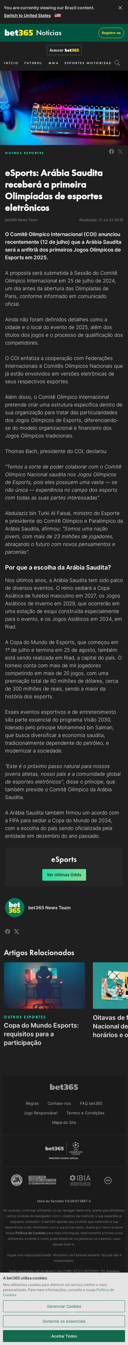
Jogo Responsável (40, 1112)
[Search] (117, 63)
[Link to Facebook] (111, 155)
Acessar (56, 50)
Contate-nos (59, 1103)
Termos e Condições (85, 1112)
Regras (32, 1103)
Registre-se (111, 33)
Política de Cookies (30, 1233)
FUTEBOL (33, 63)
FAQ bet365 (91, 1103)
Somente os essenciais (64, 1321)
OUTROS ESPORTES (24, 153)
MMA (54, 63)
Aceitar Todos (64, 1336)
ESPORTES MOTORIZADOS (91, 63)
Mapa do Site (64, 1122)
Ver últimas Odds (64, 874)
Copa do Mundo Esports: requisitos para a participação (41, 1034)
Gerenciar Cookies (64, 1306)
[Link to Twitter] (120, 155)
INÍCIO (11, 63)
